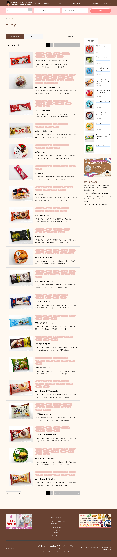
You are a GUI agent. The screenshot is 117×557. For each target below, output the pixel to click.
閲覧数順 (70, 36)
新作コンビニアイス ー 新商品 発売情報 (95, 204)
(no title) (86, 201)
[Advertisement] (97, 237)
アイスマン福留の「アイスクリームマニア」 (58, 547)
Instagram (11, 548)
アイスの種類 (55, 532)
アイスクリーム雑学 (57, 530)
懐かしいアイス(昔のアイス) (59, 521)
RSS (13, 548)
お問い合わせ (107, 3)
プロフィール (62, 3)
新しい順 (33, 36)
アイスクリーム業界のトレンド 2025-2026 (96, 193)
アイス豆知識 (94, 3)
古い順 (52, 36)
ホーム (44, 552)
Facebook (8, 548)
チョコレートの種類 (57, 527)
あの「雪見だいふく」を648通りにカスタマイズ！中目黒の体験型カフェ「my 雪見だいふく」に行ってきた (97, 188)
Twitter (6, 548)
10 (74, 45)
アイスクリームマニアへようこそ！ (56, 552)
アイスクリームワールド (79, 3)
